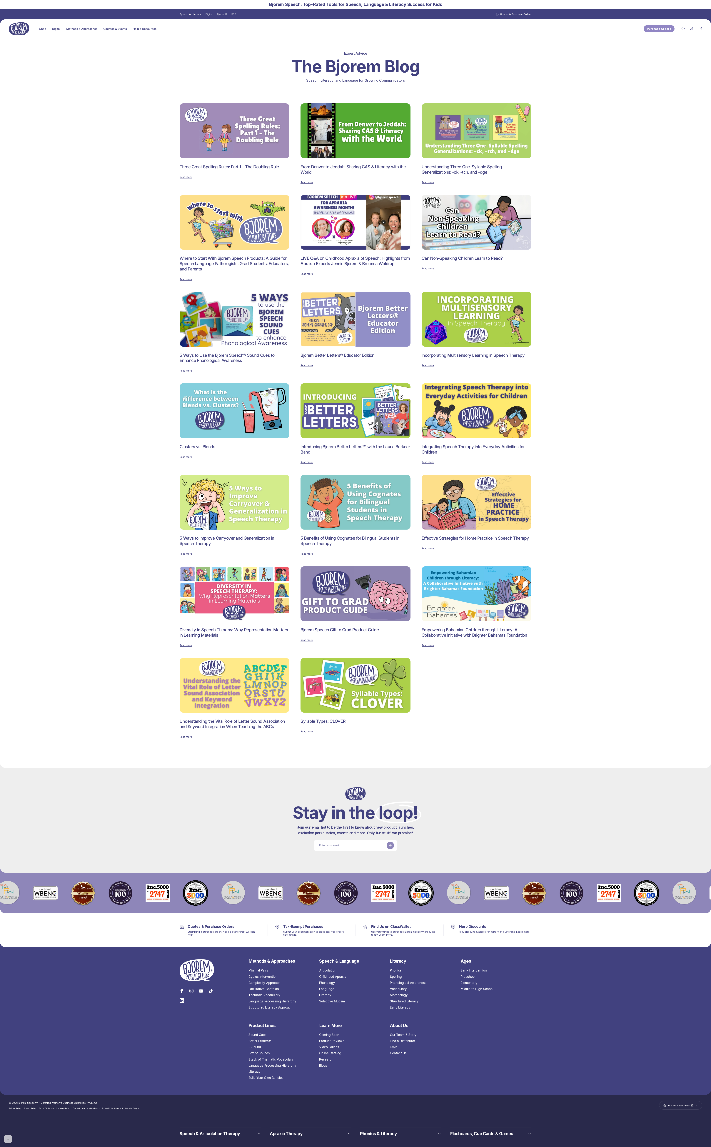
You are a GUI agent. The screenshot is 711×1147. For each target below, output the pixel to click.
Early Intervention (474, 970)
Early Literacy (400, 1007)
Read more (186, 176)
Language (326, 989)
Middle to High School (477, 989)
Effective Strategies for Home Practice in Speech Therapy (475, 538)
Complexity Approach (264, 983)
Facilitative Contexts (263, 989)
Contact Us (398, 1053)
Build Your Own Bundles (265, 1078)
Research (326, 1059)
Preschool (468, 977)
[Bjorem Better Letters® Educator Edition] (355, 319)
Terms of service (46, 1108)
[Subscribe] (390, 845)
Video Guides (329, 1047)
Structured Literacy (404, 1001)
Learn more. (386, 934)
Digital (209, 14)
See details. (290, 934)
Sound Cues (257, 1035)
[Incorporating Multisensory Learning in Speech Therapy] (476, 319)
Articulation (327, 970)
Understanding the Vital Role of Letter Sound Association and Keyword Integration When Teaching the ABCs (232, 724)
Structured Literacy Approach (270, 1007)
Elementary (469, 983)
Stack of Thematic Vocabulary (271, 1059)
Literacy (325, 995)
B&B (233, 14)
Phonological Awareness (408, 983)
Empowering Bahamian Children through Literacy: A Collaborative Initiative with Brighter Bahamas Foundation (474, 632)
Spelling (396, 977)
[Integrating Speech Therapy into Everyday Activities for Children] (476, 410)
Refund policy (15, 1108)
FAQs (393, 1047)
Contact (76, 1108)
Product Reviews (331, 1041)
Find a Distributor (402, 1041)
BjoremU (222, 14)
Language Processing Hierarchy (272, 1001)
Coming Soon (329, 1035)
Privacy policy (30, 1108)
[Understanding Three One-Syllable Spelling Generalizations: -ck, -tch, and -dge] (476, 130)
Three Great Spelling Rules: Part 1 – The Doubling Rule (229, 166)
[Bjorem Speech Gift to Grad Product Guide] (355, 593)
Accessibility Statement (112, 1108)
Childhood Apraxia (332, 977)
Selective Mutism (332, 1001)
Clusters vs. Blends (197, 446)
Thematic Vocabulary (264, 995)
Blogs (323, 1065)
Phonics (396, 970)
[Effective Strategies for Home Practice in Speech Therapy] (476, 502)
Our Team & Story (403, 1035)
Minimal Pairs (258, 970)
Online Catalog (330, 1053)
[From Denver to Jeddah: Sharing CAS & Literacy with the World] (355, 130)
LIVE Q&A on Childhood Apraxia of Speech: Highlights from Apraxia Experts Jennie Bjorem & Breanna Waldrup (355, 261)
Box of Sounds (259, 1053)
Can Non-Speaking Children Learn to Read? (462, 258)
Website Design (132, 1108)
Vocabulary (398, 989)
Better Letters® (259, 1041)
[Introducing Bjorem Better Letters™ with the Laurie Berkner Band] (355, 410)
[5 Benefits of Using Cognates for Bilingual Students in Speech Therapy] (355, 502)
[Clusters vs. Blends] (234, 410)
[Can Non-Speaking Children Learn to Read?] (476, 222)
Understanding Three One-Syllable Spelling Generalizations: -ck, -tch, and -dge (462, 169)
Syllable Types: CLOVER (323, 721)
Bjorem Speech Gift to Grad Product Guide (340, 629)
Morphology (399, 995)
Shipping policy (63, 1108)
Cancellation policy (91, 1108)
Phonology (327, 983)
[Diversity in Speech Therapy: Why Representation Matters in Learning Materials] (234, 593)
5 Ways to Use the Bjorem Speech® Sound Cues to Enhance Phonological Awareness (227, 358)
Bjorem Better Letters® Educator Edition (337, 355)
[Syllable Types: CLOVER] (355, 685)
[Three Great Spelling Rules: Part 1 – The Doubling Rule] (234, 130)
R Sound (254, 1047)
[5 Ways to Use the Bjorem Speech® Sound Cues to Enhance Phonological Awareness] (234, 319)
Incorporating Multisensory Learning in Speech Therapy (473, 355)
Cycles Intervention (262, 977)
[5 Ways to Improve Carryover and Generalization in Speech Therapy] (234, 502)
